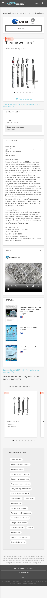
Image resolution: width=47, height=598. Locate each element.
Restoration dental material (20, 464)
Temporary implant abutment (21, 513)
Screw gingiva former (18, 542)
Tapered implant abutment (20, 518)
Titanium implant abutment (20, 474)
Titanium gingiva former (19, 508)
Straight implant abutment (20, 479)
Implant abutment (17, 469)
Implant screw (15, 532)
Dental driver (29, 498)
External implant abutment (20, 494)
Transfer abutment (17, 528)
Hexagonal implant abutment (20, 489)
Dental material (16, 460)
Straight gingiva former (19, 523)
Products (22, 28)
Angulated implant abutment (20, 484)
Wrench (30, 528)
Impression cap (16, 503)
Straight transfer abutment (20, 537)
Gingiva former (16, 498)
